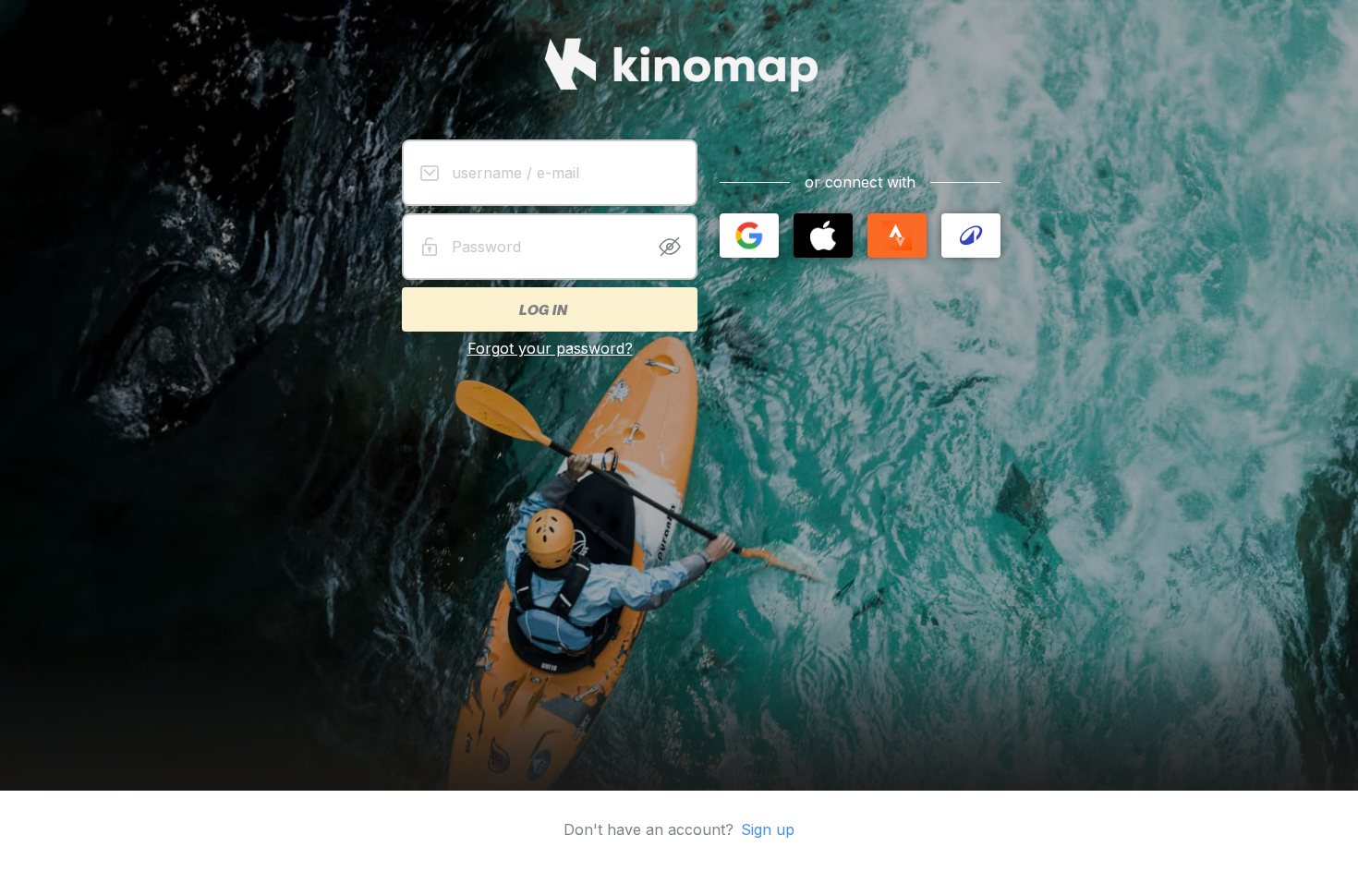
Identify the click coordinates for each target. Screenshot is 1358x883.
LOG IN (542, 309)
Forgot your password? (550, 348)
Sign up (767, 829)
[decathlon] (970, 235)
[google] (749, 235)
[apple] (823, 235)
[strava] (897, 235)
